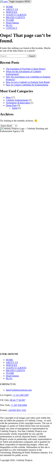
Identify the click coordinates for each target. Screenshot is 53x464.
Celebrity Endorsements (17, 100)
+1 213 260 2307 (20, 395)
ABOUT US (12, 9)
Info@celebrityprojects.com (19, 390)
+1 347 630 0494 (18, 405)
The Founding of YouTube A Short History (26, 69)
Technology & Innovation (18, 102)
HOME (9, 6)
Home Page (11, 105)
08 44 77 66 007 (17, 400)
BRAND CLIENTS (15, 17)
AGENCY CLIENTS (16, 14)
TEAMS (10, 20)
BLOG (9, 25)
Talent (15, 108)
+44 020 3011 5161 (16, 410)
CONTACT (11, 28)
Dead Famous (12, 22)
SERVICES (11, 12)
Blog (8, 97)
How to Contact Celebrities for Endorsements (27, 85)
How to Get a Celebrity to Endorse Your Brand (28, 82)
